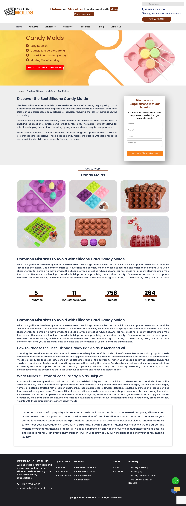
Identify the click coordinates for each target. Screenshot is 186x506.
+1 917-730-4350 (154, 9)
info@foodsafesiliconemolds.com (162, 13)
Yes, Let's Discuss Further (145, 153)
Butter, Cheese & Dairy (143, 475)
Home (19, 26)
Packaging (136, 471)
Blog (101, 26)
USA (117, 467)
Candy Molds (83, 475)
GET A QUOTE (157, 19)
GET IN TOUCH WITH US (33, 461)
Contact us (116, 26)
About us (63, 471)
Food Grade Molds (86, 467)
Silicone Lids (83, 479)
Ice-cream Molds (85, 471)
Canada (119, 471)
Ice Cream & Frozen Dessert (140, 481)
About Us (33, 26)
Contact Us (64, 475)
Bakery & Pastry (139, 467)
